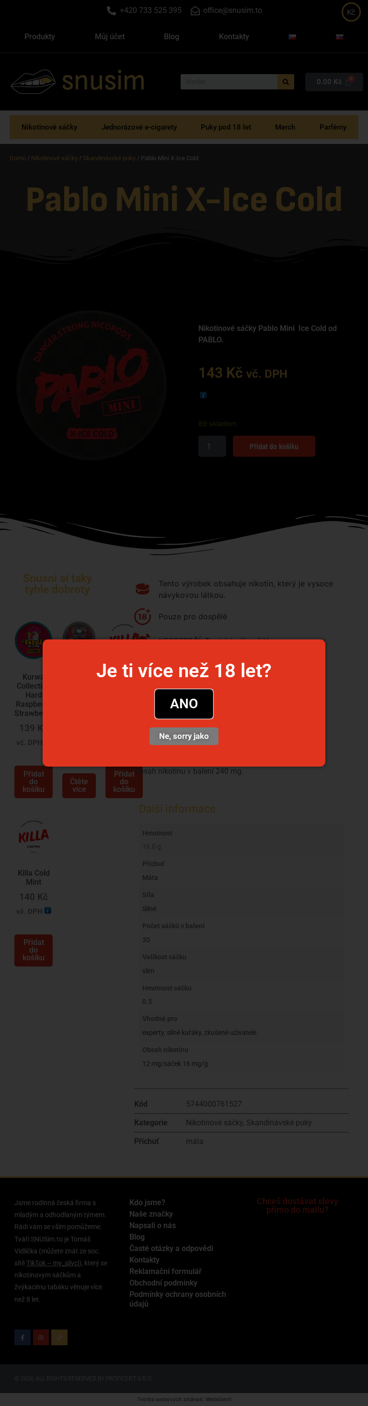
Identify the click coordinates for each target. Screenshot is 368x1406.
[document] (184, 703)
